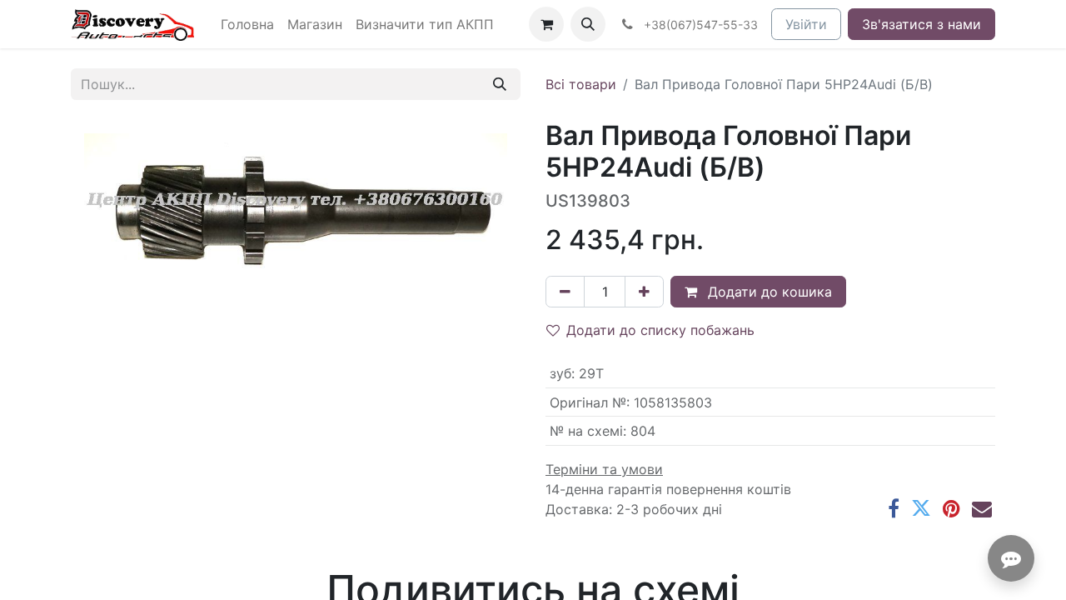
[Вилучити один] (565, 292)
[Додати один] (644, 292)
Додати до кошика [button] (768, 291)
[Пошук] (500, 84)
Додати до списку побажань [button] (660, 330)
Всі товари (580, 84)
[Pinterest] (951, 508)
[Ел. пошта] (982, 508)
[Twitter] (921, 508)
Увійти (806, 24)
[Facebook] (893, 508)
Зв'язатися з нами (921, 24)
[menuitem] (247, 24)
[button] (587, 24)
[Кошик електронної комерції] (546, 24)
